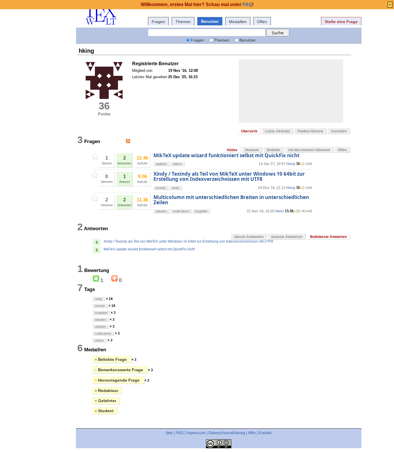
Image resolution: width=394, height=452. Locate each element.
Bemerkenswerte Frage (119, 369)
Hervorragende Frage (118, 380)
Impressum (196, 433)
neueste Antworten (286, 237)
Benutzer (210, 21)
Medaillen (238, 21)
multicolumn (181, 211)
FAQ (179, 433)
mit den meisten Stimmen (309, 150)
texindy (161, 188)
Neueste (252, 150)
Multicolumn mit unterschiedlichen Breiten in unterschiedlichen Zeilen (231, 200)
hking (290, 164)
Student (104, 410)
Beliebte (273, 150)
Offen (262, 21)
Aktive (232, 150)
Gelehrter (105, 400)
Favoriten (339, 131)
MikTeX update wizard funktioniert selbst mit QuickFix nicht (226, 155)
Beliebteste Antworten (328, 237)
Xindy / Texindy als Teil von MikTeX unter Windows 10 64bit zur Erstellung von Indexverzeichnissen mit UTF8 (229, 176)
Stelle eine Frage (341, 21)
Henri (279, 211)
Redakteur (106, 390)
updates (161, 164)
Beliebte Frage (111, 359)
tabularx (161, 211)
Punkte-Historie (310, 131)
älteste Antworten (248, 237)
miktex (177, 164)
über (169, 433)
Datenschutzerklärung (227, 433)
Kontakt (265, 433)
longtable (201, 211)
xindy (175, 188)
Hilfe (252, 433)
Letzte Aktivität (277, 131)
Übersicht (249, 131)
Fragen (158, 21)
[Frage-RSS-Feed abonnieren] (128, 141)
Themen (183, 21)
